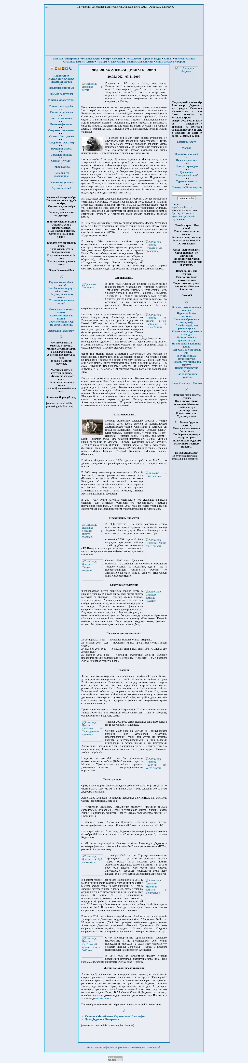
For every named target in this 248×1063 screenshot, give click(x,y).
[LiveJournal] (70, 68)
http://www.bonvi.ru (182, 207)
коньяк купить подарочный (183, 215)
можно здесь (103, 998)
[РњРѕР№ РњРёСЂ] (63, 68)
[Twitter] (66, 68)
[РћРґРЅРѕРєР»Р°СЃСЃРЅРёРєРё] (59, 68)
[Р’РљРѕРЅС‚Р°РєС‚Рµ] (56, 68)
